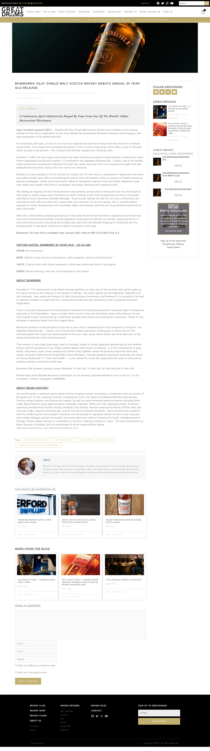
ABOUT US (35, 720)
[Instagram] (167, 3)
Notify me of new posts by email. (32, 672)
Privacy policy (37, 743)
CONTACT (96, 710)
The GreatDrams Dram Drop (178, 189)
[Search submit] (206, 3)
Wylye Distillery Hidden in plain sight (124, 579)
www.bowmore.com (124, 375)
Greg (18, 98)
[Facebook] (158, 3)
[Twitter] (162, 3)
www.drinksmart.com (66, 428)
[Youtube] (171, 3)
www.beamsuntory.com (35, 428)
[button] (150, 12)
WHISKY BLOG (98, 705)
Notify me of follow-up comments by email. (36, 665)
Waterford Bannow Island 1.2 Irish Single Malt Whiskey (34, 521)
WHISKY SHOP (38, 710)
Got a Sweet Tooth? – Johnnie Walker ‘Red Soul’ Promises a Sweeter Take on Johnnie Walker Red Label (80, 582)
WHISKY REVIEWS (70, 705)
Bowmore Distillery (56, 143)
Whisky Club (37, 705)
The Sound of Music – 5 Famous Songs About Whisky (36, 581)
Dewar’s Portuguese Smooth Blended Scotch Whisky (124, 521)
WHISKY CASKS (38, 715)
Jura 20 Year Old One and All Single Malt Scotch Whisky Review (79, 521)
